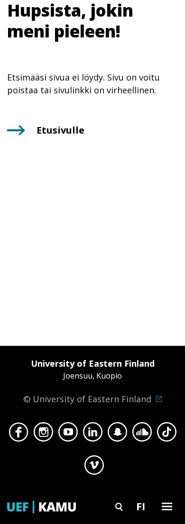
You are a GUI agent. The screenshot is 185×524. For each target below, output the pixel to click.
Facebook (18, 434)
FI (140, 506)
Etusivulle (60, 130)
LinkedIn (92, 434)
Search (119, 506)
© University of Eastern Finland (89, 381)
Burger (167, 506)
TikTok (166, 434)
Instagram (43, 434)
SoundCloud (142, 434)
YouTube (68, 434)
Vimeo (94, 467)
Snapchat (117, 434)
